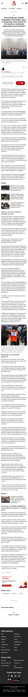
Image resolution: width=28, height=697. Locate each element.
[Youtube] (12, 676)
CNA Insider (17, 636)
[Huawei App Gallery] (16, 680)
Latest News (12, 8)
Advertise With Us (6, 663)
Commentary (4, 644)
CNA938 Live (17, 642)
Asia (14, 15)
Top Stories (4, 8)
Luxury (16, 639)
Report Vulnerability (11, 691)
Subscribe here (6, 585)
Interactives (17, 644)
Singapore (19, 8)
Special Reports (5, 649)
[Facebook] (8, 676)
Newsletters (4, 652)
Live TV (3, 647)
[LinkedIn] (15, 676)
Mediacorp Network (19, 660)
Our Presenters (5, 665)
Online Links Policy (21, 691)
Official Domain (6, 690)
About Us (3, 660)
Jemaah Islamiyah (5, 593)
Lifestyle (3, 639)
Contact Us (17, 663)
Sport (15, 647)
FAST (19, 83)
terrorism (21, 593)
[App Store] (10, 680)
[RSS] (19, 676)
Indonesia (14, 593)
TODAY (3, 642)
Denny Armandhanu (6, 71)
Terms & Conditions (15, 690)
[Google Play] (8, 680)
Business (3, 636)
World (15, 649)
